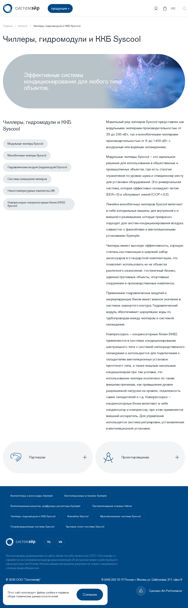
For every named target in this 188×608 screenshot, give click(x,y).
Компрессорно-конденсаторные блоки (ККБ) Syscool (36, 204)
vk (60, 542)
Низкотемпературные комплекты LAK (31, 191)
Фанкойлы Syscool (77, 516)
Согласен (90, 594)
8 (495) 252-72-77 (113, 580)
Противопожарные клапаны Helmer (112, 506)
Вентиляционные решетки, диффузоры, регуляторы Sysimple (45, 506)
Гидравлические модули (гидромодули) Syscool (37, 167)
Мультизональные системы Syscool (120, 516)
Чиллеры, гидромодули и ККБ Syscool (32, 516)
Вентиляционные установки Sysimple (85, 495)
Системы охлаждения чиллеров (27, 179)
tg (49, 542)
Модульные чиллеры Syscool (25, 144)
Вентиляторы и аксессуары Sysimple (31, 495)
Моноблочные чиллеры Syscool (27, 155)
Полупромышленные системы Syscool (32, 526)
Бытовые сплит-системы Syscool (85, 526)
